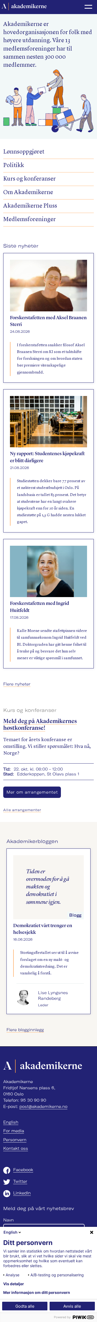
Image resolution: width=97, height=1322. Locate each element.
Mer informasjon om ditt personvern (36, 1292)
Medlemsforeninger (29, 219)
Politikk (13, 165)
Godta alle (24, 1306)
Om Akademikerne (28, 192)
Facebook (23, 1169)
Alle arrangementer (22, 810)
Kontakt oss (15, 1148)
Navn (8, 1220)
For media (13, 1130)
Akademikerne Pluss (30, 206)
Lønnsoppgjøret (23, 152)
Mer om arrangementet (32, 792)
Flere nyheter (16, 684)
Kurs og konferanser (29, 179)
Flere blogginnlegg (25, 1029)
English (10, 1122)
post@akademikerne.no (43, 1106)
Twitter (20, 1181)
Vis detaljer (13, 1284)
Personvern (14, 1139)
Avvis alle (72, 1306)
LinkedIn (22, 1193)
